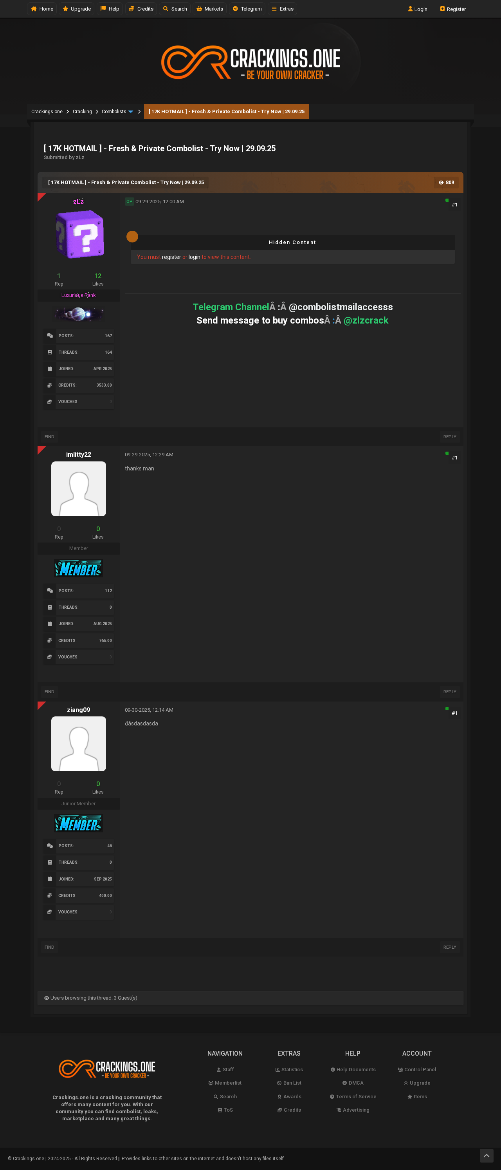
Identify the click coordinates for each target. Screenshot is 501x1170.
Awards (291, 1096)
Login (420, 9)
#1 (455, 205)
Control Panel (419, 1069)
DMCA (356, 1083)
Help (112, 9)
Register (456, 9)
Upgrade (420, 1083)
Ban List (291, 1083)
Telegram (250, 9)
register (171, 257)
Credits (144, 9)
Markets (212, 9)
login (194, 257)
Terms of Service (356, 1096)
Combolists (114, 111)
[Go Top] (487, 1156)
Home (45, 9)
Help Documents (355, 1069)
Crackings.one (47, 111)
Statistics (291, 1069)
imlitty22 (78, 454)
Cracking (82, 111)
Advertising (355, 1110)
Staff (228, 1069)
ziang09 (78, 710)
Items (420, 1096)
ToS (228, 1110)
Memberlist (227, 1083)
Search (178, 9)
